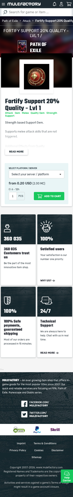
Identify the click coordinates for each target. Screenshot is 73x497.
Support (10, 116)
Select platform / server (23, 168)
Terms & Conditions (45, 443)
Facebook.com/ (39, 404)
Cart (69, 4)
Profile (61, 4)
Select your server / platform (30, 174)
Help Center (67, 479)
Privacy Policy (18, 450)
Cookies (38, 450)
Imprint (21, 443)
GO (5, 12)
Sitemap (36, 457)
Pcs (20, 196)
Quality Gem (38, 113)
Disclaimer (58, 450)
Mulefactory (24, 4)
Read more (16, 151)
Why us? (45, 280)
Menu (3, 4)
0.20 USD (24, 183)
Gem (18, 113)
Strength (52, 113)
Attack (9, 113)
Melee (25, 113)
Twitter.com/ (38, 414)
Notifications (55, 4)
